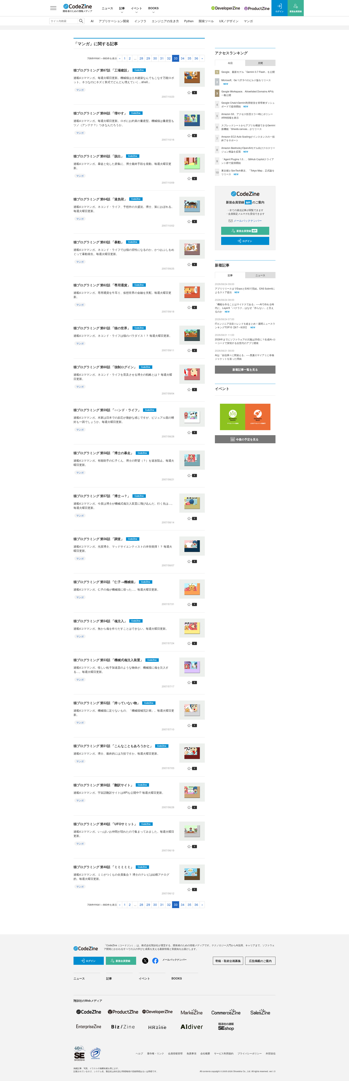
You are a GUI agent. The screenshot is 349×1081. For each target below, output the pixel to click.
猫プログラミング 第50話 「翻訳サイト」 (110, 785)
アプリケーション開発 (114, 21)
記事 (122, 8)
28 (141, 58)
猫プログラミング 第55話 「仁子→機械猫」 (112, 581)
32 (169, 58)
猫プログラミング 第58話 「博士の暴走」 (110, 453)
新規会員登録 (246, 231)
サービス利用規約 (223, 1053)
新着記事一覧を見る (245, 369)
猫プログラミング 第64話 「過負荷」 (107, 199)
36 (196, 58)
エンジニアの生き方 (165, 21)
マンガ (248, 21)
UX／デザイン (229, 21)
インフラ (140, 21)
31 (162, 58)
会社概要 (205, 1053)
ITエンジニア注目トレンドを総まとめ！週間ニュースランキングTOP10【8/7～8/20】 (245, 325)
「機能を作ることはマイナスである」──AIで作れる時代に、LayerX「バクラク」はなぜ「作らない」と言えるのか (244, 307)
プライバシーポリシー (250, 1053)
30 (155, 58)
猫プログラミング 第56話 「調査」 (105, 538)
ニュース (107, 8)
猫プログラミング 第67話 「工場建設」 (109, 70)
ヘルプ (139, 1053)
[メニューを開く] (53, 8)
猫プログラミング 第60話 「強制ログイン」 (112, 367)
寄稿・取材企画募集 (228, 961)
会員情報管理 (175, 1053)
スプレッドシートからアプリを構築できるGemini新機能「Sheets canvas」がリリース (248, 127)
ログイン (247, 241)
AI (92, 21)
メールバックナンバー (247, 220)
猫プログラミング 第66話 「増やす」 (107, 113)
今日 (230, 63)
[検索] (81, 21)
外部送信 (270, 1053)
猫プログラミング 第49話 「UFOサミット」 (112, 824)
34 (182, 58)
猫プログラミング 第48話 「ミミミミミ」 (110, 867)
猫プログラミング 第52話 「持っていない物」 (113, 702)
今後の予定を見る (247, 439)
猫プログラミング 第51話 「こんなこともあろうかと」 (120, 745)
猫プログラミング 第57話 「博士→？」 (109, 495)
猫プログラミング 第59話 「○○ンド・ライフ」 (114, 410)
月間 (260, 63)
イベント (136, 8)
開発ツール (206, 21)
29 (148, 58)
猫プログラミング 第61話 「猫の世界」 (109, 328)
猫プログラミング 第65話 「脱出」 (105, 156)
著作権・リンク (155, 1053)
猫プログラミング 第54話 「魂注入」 (107, 621)
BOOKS (153, 8)
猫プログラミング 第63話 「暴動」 (105, 242)
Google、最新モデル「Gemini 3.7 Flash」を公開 (248, 71)
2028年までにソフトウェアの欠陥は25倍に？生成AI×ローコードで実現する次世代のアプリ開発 (245, 341)
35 (189, 58)
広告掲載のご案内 (260, 961)
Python (188, 21)
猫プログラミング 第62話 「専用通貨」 (109, 285)
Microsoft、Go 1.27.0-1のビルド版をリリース (246, 80)
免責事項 (191, 1053)
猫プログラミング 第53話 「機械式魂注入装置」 (115, 660)
